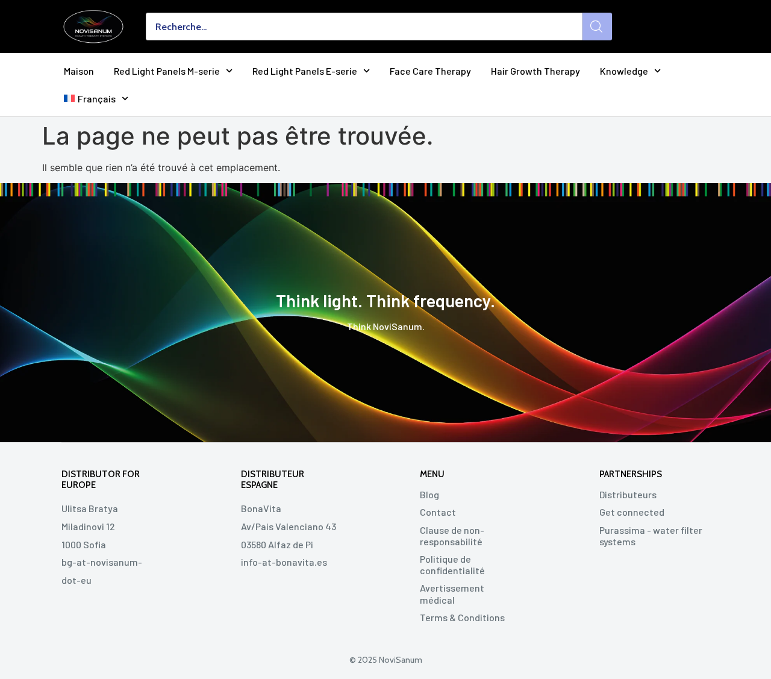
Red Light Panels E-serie (304, 71)
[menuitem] (96, 98)
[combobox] (364, 26)
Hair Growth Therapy (535, 71)
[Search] (597, 26)
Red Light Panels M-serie (167, 71)
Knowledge (624, 71)
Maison (79, 71)
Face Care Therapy (430, 71)
